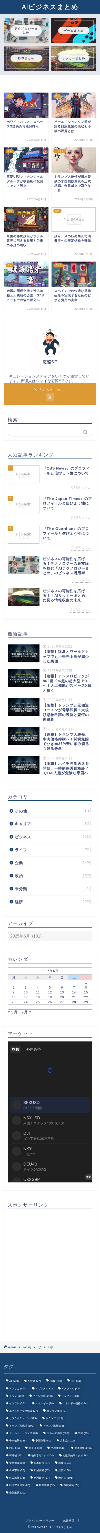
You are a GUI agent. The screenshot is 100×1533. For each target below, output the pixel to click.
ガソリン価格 (57, 1410)
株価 (64, 1462)
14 (74, 992)
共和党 (67, 1440)
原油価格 (83, 1448)
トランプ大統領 (21, 1425)
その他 (52, 811)
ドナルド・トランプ (23, 1433)
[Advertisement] (50, 1272)
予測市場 (43, 1440)
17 (26, 997)
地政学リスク (42, 1455)
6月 (40, 1347)
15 (86, 992)
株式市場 (17, 1470)
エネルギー (44, 1403)
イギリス (44, 1388)
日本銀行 (41, 1462)
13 (62, 992)
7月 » (27, 1012)
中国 (83, 1433)
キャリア (52, 824)
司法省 (15, 1455)
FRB (56, 1381)
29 (86, 1002)
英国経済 (71, 1485)
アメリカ (17, 1388)
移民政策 (17, 1477)
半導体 (58, 1448)
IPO (76, 1381)
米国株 (65, 1477)
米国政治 (41, 1477)
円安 (14, 1448)
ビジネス (52, 837)
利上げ (35, 1448)
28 (74, 1002)
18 (38, 997)
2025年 (27, 1347)
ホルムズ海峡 (58, 1433)
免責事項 (68, 1520)
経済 (52, 902)
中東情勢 (17, 1440)
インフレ (17, 1403)
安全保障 (17, 1462)
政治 (52, 875)
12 (50, 992)
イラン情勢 (43, 1396)
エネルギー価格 (75, 1403)
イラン (16, 1396)
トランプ (54, 1418)
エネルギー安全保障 (23, 1410)
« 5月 (13, 1012)
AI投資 (34, 1381)
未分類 (51, 889)
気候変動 (41, 1470)
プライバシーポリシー (40, 1520)
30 (14, 1007)
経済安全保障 (19, 1485)
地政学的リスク (75, 1455)
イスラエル (71, 1388)
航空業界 (47, 1485)
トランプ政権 (54, 1425)
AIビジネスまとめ (50, 7)
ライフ (52, 850)
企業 (52, 863)
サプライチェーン (23, 1418)
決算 (64, 1470)
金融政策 (17, 1492)
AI (14, 1381)
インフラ (70, 1396)
